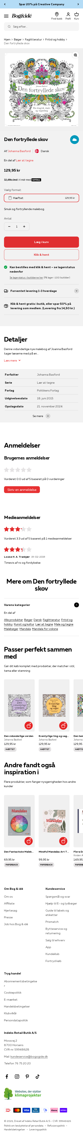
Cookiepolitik (12, 992)
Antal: (8, 218)
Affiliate (9, 903)
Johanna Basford (19, 151)
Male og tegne (63, 624)
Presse (8, 917)
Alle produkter (13, 620)
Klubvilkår (10, 1013)
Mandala (25, 629)
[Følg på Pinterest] (27, 1076)
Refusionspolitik (56, 1125)
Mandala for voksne (45, 629)
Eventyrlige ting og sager (54, 735)
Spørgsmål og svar (58, 896)
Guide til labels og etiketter (57, 913)
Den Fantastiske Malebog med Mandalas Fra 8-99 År (19, 851)
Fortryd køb (53, 961)
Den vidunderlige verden (18, 735)
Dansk (38, 620)
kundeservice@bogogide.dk (29, 1056)
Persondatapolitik (16, 1020)
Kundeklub (52, 954)
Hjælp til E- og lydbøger (61, 903)
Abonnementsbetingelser (20, 983)
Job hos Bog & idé (16, 924)
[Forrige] (4, 4)
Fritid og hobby (55, 39)
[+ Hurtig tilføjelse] (28, 725)
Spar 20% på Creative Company (41, 4)
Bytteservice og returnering (56, 931)
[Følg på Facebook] (6, 1076)
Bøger (18, 39)
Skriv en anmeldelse (21, 490)
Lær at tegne (24, 160)
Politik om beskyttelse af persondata (23, 1125)
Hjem (7, 39)
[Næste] (78, 4)
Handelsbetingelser (17, 1006)
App (48, 947)
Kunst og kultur (24, 624)
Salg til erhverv (55, 940)
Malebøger (11, 629)
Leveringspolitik (38, 1129)
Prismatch (52, 922)
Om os (8, 896)
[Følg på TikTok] (37, 1076)
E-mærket (11, 999)
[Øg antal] (24, 226)
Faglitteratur (33, 39)
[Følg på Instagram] (17, 1076)
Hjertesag (10, 910)
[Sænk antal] (9, 226)
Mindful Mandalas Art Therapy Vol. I (54, 851)
